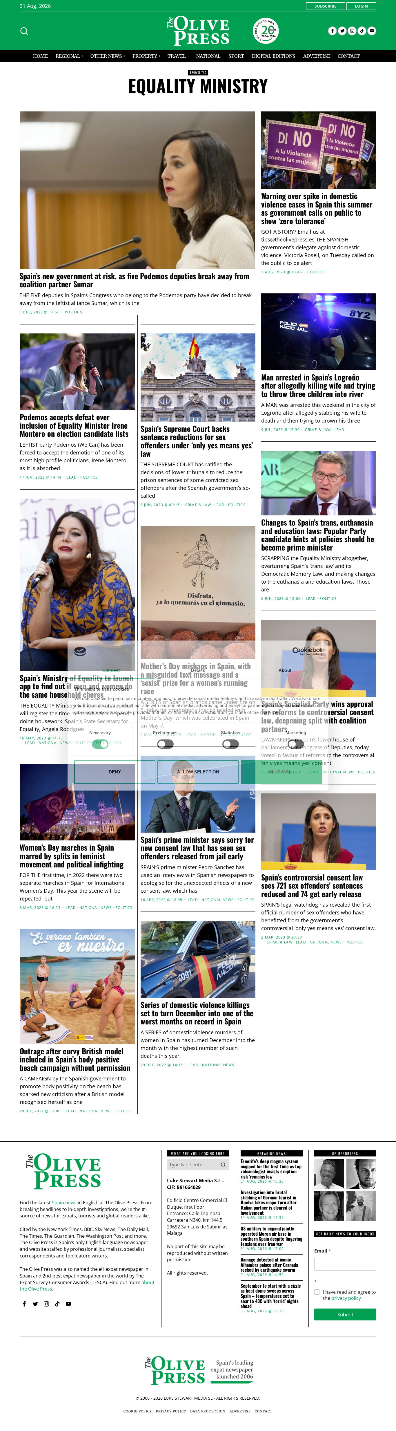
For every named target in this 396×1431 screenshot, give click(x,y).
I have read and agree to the (349, 1295)
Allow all (281, 771)
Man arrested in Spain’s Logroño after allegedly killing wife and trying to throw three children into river (318, 385)
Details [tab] (198, 670)
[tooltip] (332, 30)
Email (322, 1251)
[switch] (165, 744)
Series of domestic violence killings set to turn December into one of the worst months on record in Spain (197, 1013)
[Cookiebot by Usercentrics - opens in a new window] (296, 651)
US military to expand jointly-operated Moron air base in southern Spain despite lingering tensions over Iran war (271, 1236)
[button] (223, 1164)
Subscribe (326, 6)
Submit (345, 1314)
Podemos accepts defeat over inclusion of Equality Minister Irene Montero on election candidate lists (74, 425)
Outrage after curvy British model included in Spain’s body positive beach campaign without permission (75, 1059)
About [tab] (285, 670)
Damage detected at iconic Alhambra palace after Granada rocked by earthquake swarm (269, 1265)
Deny (115, 771)
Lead (340, 429)
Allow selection (198, 771)
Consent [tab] (111, 670)
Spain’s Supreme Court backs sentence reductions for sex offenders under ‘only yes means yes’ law (197, 441)
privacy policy (346, 1298)
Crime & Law (318, 429)
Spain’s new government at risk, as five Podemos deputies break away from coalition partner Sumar (134, 280)
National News (55, 743)
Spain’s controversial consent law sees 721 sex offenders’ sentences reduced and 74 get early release (312, 885)
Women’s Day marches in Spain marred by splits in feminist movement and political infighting (71, 855)
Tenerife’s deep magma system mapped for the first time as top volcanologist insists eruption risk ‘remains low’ (271, 1169)
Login (361, 6)
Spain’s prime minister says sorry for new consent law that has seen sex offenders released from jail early (197, 847)
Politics (73, 312)
